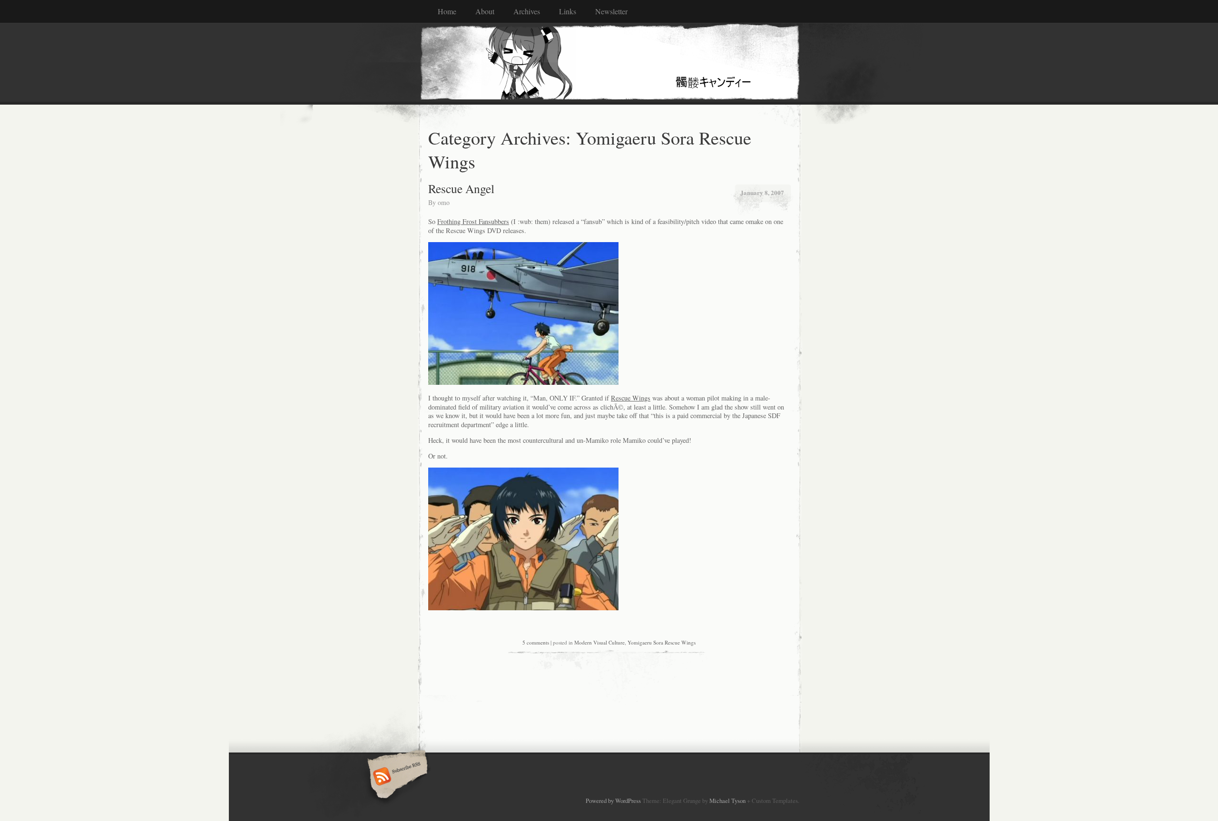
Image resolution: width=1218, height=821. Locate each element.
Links (567, 11)
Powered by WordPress (613, 800)
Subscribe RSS (396, 777)
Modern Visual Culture (599, 642)
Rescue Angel (461, 188)
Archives (526, 11)
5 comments (535, 642)
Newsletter (611, 11)
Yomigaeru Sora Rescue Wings (662, 642)
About (484, 11)
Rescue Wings (630, 397)
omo (444, 202)
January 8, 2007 (762, 192)
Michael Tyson (727, 800)
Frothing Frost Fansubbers (473, 221)
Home (447, 11)
